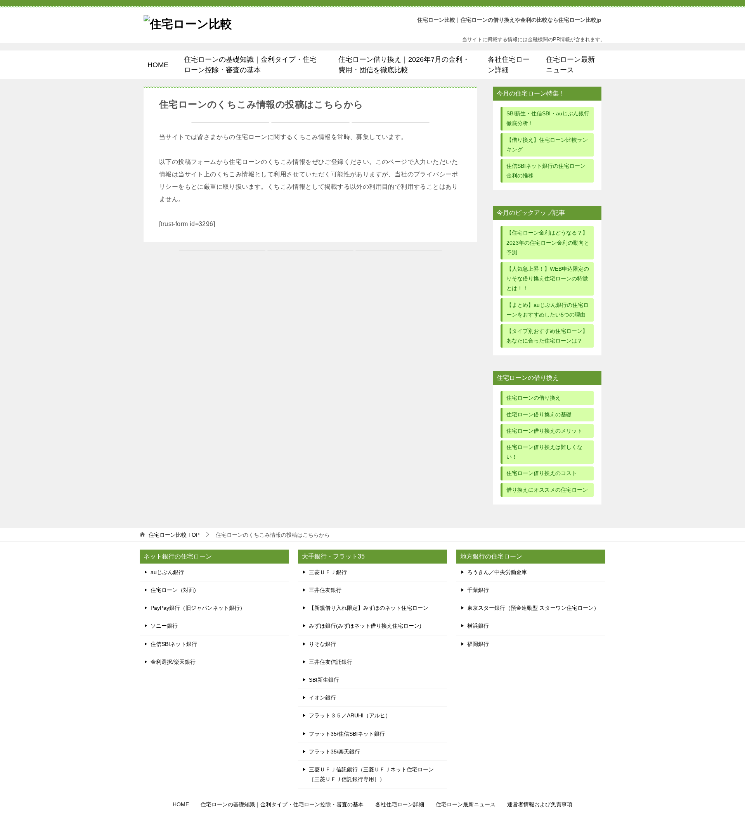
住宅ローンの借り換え (533, 398)
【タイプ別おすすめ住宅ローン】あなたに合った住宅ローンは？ (547, 336)
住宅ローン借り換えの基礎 (539, 414)
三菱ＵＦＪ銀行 (328, 572)
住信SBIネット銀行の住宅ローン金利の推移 (546, 171)
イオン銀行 (322, 697)
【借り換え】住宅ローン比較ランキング (547, 145)
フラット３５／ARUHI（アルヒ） (350, 715)
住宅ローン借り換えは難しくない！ (544, 452)
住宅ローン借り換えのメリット (544, 431)
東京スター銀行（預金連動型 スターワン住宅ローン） (533, 608)
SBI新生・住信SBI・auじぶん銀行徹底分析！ (547, 118)
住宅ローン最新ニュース (570, 64)
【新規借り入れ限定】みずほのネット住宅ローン (368, 608)
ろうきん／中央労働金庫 (497, 572)
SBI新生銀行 (324, 680)
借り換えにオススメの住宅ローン (547, 490)
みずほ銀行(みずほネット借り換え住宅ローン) (365, 626)
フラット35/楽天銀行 (334, 751)
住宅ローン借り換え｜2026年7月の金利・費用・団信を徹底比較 (404, 64)
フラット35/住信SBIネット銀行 (347, 734)
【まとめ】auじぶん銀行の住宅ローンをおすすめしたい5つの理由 (547, 310)
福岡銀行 (478, 644)
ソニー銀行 (164, 626)
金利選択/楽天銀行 (173, 662)
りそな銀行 (322, 644)
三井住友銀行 (325, 590)
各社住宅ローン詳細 (509, 64)
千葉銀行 (478, 590)
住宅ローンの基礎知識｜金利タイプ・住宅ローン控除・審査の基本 (250, 64)
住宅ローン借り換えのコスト (541, 473)
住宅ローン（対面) (173, 590)
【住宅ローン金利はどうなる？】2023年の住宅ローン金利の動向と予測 (547, 242)
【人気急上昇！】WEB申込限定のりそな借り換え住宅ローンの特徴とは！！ (547, 278)
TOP (174, 535)
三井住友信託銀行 (330, 662)
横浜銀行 (478, 626)
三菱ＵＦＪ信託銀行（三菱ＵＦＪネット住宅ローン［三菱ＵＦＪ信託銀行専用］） (371, 774)
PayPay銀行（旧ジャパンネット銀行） (198, 608)
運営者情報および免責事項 (539, 804)
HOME (157, 65)
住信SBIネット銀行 (174, 644)
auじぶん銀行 (167, 572)
